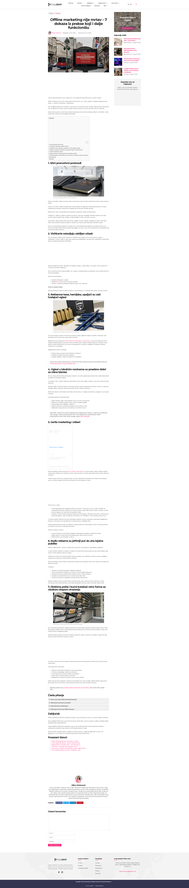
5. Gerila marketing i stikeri (56, 151)
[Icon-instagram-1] (131, 4)
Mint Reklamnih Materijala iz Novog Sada (77, 341)
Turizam (79, 3)
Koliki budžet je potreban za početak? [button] (61, 702)
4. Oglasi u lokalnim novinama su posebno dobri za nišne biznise (66, 149)
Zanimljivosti (102, 3)
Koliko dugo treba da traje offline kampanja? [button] (62, 709)
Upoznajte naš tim (127, 28)
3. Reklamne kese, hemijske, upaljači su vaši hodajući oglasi (64, 148)
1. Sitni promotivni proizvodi (56, 144)
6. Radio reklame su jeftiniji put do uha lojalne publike (63, 153)
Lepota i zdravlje (86, 5)
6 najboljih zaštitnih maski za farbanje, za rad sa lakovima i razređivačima (131, 70)
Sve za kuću (114, 3)
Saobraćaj (90, 3)
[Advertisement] (78, 86)
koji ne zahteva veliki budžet (75, 471)
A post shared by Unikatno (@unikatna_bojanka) (60, 466)
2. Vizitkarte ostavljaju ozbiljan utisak (58, 146)
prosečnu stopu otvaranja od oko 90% (76, 688)
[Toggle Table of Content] (86, 142)
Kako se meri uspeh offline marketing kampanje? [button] (64, 699)
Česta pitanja (52, 157)
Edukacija (97, 5)
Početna (70, 3)
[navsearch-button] (136, 4)
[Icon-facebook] (128, 4)
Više (105, 5)
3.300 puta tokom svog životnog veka (62, 363)
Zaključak (51, 158)
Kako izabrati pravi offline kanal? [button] (59, 706)
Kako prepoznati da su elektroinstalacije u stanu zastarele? (130, 50)
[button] (59, 803)
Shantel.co (108, 881)
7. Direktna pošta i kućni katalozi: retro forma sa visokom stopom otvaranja (68, 155)
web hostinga (84, 416)
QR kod (58, 281)
